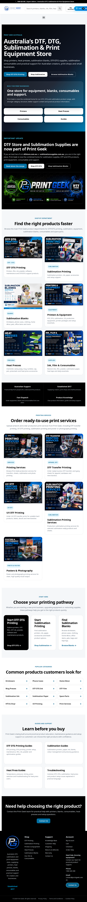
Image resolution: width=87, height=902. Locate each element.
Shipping (48, 847)
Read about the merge (15, 166)
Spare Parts (64, 696)
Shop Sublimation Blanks (58, 166)
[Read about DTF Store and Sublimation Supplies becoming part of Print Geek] (43, 188)
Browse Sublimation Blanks (62, 74)
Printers (23, 111)
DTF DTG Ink (38, 688)
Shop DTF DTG (36, 166)
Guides (64, 119)
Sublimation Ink (12, 696)
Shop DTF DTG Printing (15, 74)
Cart (67, 844)
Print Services (65, 704)
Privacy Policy (42, 899)
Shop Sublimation (38, 74)
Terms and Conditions (56, 899)
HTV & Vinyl (10, 704)
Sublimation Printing (32, 844)
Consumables (23, 119)
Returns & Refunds (52, 850)
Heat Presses (63, 111)
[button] (44, 17)
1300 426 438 (70, 871)
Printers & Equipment (32, 847)
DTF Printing (29, 841)
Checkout (69, 847)
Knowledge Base (51, 841)
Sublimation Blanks (31, 853)
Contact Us (43, 821)
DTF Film (63, 688)
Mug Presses (11, 688)
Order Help (70, 850)
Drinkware (10, 681)
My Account (70, 841)
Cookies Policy (69, 899)
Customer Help (50, 844)
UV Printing (37, 704)
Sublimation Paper (40, 696)
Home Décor (65, 681)
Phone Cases (38, 681)
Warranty (48, 853)
